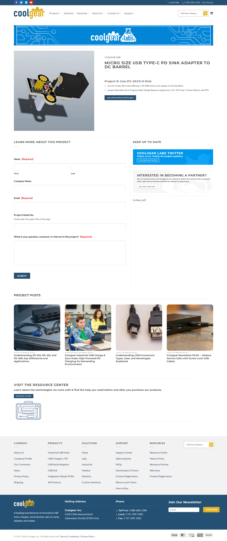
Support (128, 13)
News (17, 470)
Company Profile (23, 458)
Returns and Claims (126, 482)
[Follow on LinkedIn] (26, 2)
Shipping (18, 482)
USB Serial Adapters (58, 464)
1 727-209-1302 (132, 518)
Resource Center (159, 452)
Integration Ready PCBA (61, 476)
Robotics (86, 476)
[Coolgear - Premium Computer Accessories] (29, 13)
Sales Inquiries (123, 458)
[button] (211, 13)
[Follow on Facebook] (16, 2)
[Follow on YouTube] (31, 2)
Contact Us (113, 13)
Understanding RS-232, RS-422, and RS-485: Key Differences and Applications (35, 358)
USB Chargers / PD (58, 458)
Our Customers (22, 464)
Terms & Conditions (69, 536)
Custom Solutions (91, 482)
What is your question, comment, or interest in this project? (53, 236)
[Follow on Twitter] (21, 2)
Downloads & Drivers (127, 470)
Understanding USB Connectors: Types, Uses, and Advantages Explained (135, 358)
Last (73, 173)
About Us (97, 13)
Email (23, 197)
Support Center (124, 452)
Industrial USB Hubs (58, 452)
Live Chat (174, 2)
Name (23, 158)
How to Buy (122, 488)
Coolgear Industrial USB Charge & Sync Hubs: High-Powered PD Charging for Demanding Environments (85, 359)
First (16, 173)
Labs (84, 458)
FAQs (119, 464)
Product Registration (127, 476)
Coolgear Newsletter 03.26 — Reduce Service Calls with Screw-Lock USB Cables (189, 358)
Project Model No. (24, 214)
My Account (207, 2)
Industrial (87, 464)
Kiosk (85, 452)
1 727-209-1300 (134, 514)
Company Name (22, 181)
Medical (86, 470)
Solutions (69, 13)
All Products (54, 482)
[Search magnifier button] (205, 13)
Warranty (155, 470)
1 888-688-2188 (138, 510)
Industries (82, 13)
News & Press (157, 458)
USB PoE (52, 470)
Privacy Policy (21, 476)
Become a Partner (159, 464)
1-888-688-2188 (192, 2)
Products (54, 13)
